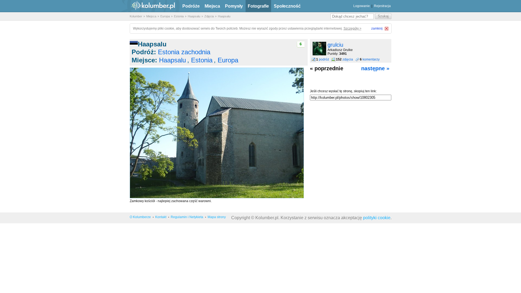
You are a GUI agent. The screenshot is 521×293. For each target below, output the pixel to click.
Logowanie (361, 6)
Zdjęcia (209, 16)
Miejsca (212, 6)
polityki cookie (376, 217)
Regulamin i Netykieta (187, 217)
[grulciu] (319, 54)
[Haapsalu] (217, 197)
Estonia (179, 16)
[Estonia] (134, 44)
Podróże (191, 6)
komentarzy (371, 59)
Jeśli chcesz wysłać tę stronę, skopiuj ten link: (343, 91)
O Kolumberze (140, 217)
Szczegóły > (352, 28)
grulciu (335, 45)
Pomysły (234, 6)
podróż (324, 59)
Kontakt (160, 217)
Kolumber (136, 16)
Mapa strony (217, 217)
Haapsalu (194, 16)
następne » (375, 68)
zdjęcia (347, 59)
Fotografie (258, 6)
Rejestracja (382, 6)
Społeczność (287, 6)
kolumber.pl (149, 6)
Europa (165, 16)
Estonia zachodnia (184, 52)
